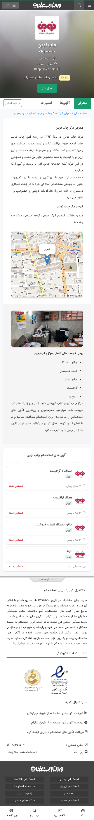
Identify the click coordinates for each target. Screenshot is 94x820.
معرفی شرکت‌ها (63, 113)
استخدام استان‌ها (24, 786)
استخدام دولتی (69, 779)
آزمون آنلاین (24, 793)
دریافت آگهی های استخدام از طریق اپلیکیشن (55, 713)
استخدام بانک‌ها (24, 779)
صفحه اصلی (80, 113)
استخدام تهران (69, 786)
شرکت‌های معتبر (25, 800)
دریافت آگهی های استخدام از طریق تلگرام (57, 722)
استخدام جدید (69, 800)
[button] (47, 259)
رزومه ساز (69, 793)
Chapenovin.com (45, 69)
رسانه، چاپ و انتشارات (37, 78)
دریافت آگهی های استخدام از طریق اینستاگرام (56, 732)
